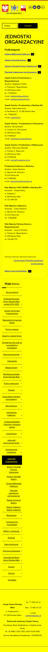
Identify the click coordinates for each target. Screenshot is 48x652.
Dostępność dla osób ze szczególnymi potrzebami (12, 345)
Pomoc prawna (12, 329)
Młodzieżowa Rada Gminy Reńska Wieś (11, 375)
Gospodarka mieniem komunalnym (11, 398)
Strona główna (12, 292)
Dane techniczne (11, 544)
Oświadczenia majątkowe (11, 451)
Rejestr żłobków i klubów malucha (14, 508)
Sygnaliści (12, 580)
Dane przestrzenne (11, 354)
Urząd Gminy (11, 434)
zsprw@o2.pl (15, 118)
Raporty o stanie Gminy (12, 336)
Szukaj (27, 26)
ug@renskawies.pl (33, 616)
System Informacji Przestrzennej (12, 312)
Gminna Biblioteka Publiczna (17, 54)
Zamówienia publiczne (11, 413)
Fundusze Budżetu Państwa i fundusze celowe (12, 424)
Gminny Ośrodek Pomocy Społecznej (21, 66)
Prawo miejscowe (11, 383)
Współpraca (11, 515)
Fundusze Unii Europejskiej (12, 523)
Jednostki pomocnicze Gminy (11, 441)
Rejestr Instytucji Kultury (16, 271)
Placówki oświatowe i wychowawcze (21, 72)
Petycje (11, 573)
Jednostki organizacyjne (11, 460)
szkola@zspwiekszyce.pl (20, 160)
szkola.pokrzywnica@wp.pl (20, 139)
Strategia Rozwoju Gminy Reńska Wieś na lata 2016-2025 (11, 301)
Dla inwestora (11, 406)
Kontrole (11, 538)
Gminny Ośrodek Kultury (16, 60)
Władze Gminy (11, 368)
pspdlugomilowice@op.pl (19, 99)
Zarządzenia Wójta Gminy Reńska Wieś (11, 559)
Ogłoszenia (12, 361)
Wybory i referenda (11, 531)
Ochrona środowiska (11, 551)
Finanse (11, 390)
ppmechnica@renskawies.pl (21, 181)
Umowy (11, 567)
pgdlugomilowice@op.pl (19, 96)
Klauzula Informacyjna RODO (12, 321)
